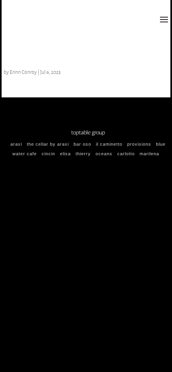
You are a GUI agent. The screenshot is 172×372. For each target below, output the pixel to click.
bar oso (82, 144)
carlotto (126, 153)
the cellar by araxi (48, 144)
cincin (48, 153)
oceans (104, 153)
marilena (149, 153)
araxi (16, 144)
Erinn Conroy (23, 71)
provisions (139, 144)
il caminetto (109, 144)
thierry (83, 153)
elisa (65, 153)
